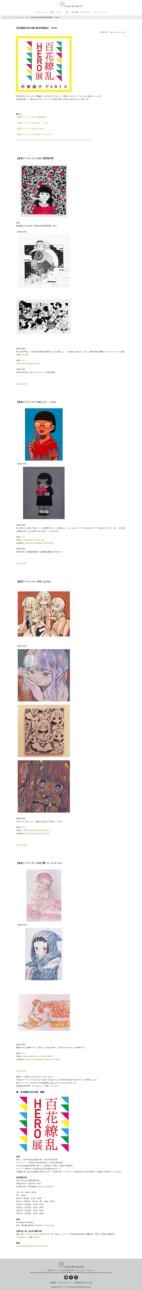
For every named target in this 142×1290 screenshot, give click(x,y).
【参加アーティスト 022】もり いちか (32, 123)
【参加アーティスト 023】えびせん (30, 129)
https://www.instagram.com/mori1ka (39, 543)
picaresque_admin (119, 32)
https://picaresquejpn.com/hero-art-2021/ (32, 1246)
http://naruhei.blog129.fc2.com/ (28, 363)
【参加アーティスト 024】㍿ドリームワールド (34, 134)
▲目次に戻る (21, 384)
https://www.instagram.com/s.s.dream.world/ (43, 1059)
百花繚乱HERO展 (51, 96)
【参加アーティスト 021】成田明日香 (31, 117)
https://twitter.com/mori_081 (33, 540)
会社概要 (53, 1283)
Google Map (49, 1225)
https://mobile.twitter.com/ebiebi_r (37, 830)
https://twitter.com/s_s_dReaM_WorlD (37, 1056)
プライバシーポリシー (64, 1283)
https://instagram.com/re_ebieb (38, 833)
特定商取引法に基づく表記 (83, 1283)
